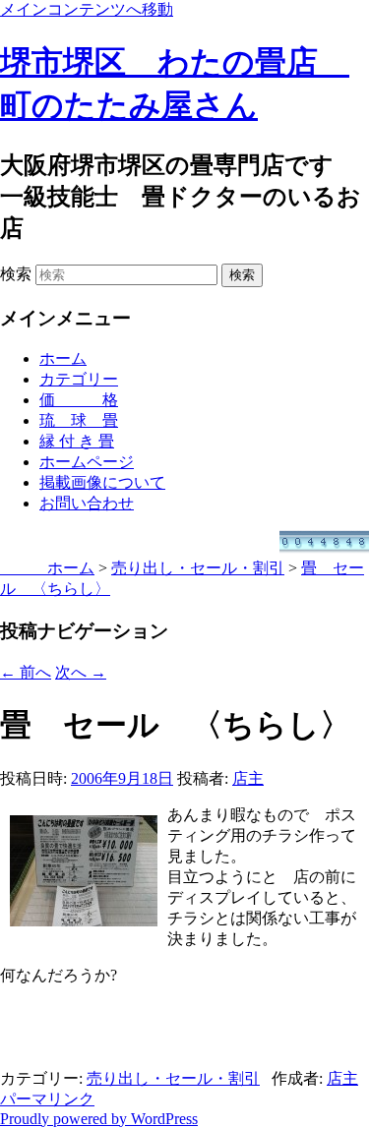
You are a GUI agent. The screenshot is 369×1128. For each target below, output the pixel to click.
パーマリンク (47, 1099)
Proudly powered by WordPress (99, 1118)
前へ (25, 672)
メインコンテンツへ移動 (86, 9)
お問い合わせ (86, 503)
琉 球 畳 (78, 420)
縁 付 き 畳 (76, 441)
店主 (248, 778)
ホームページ (86, 461)
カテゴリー (78, 379)
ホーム (63, 358)
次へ (80, 672)
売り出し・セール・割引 (173, 1078)
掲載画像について (102, 482)
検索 (15, 274)
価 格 (78, 399)
